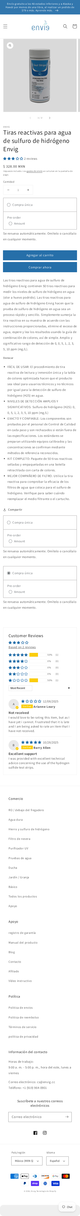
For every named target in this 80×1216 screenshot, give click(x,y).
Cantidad (8, 182)
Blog (12, 952)
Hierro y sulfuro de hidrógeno (29, 829)
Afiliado (14, 971)
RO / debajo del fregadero (26, 810)
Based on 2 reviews (22, 647)
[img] (31, 701)
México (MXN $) (24, 1161)
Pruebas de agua (20, 858)
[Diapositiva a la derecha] (49, 117)
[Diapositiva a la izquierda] (30, 117)
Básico (13, 887)
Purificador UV (18, 848)
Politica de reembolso (24, 1017)
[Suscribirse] (66, 1117)
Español (55, 1161)
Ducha (13, 868)
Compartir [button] (15, 509)
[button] (5, 26)
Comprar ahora (40, 267)
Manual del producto (23, 942)
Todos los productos (23, 896)
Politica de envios (21, 1008)
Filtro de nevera (20, 839)
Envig (33, 1191)
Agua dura (16, 820)
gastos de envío (34, 171)
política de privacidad (23, 1036)
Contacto (15, 962)
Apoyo (13, 906)
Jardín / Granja (19, 877)
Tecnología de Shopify (46, 1191)
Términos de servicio (23, 1027)
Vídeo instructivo (20, 981)
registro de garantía (22, 933)
